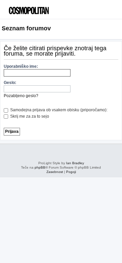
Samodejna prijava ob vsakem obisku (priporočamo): (58, 110)
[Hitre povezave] (118, 28)
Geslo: (10, 82)
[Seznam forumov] (35, 9)
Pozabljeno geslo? (21, 95)
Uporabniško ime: (21, 66)
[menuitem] (105, 12)
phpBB (40, 167)
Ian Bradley (75, 163)
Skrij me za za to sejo (29, 116)
